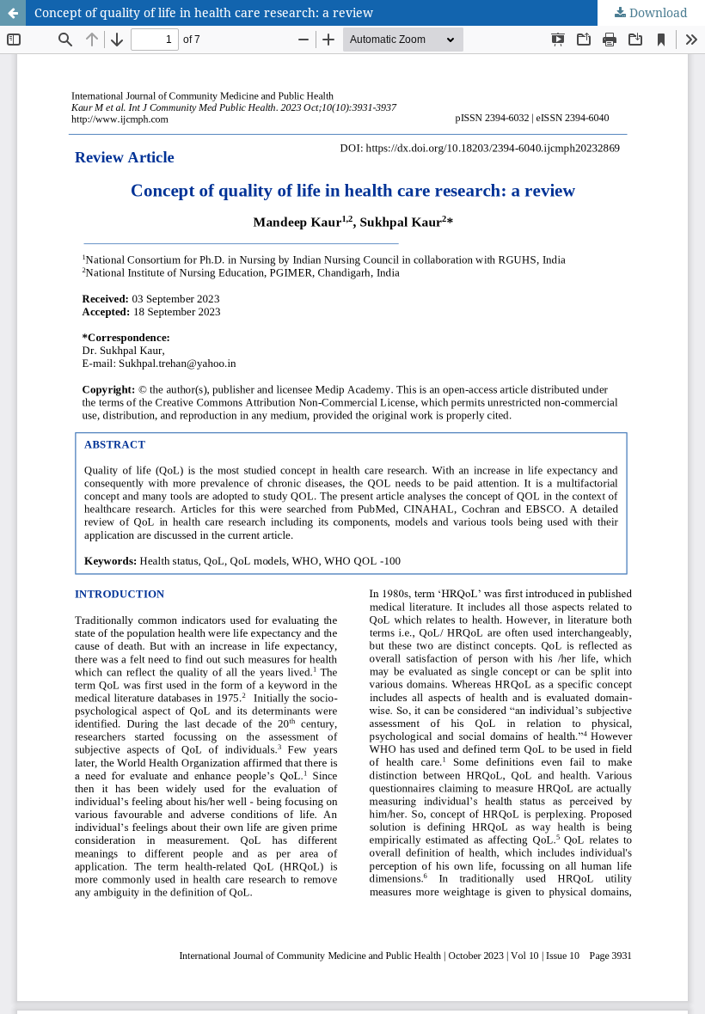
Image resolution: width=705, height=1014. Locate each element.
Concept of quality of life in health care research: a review (203, 12)
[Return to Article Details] (13, 13)
